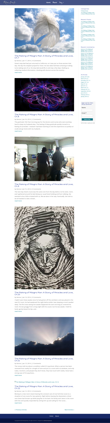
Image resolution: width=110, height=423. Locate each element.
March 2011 (84, 87)
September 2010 (85, 91)
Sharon (82, 53)
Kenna (19, 61)
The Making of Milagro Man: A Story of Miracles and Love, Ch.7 (44, 57)
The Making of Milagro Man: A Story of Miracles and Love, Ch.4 (88, 36)
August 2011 (84, 82)
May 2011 (83, 84)
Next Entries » (69, 410)
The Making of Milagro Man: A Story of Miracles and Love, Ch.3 (88, 32)
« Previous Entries (21, 410)
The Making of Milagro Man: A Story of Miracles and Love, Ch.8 (44, 115)
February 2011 (84, 89)
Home (48, 3)
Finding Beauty (84, 11)
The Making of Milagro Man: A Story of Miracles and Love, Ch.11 (44, 359)
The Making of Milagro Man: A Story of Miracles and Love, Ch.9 (44, 185)
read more (18, 72)
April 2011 (83, 85)
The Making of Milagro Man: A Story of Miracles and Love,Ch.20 (87, 68)
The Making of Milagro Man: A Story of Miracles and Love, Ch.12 (44, 387)
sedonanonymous (47, 420)
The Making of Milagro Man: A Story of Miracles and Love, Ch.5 (88, 40)
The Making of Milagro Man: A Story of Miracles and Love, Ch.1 (88, 23)
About (55, 3)
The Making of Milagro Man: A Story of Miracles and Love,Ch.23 (87, 50)
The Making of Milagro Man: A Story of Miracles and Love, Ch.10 (44, 293)
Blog (60, 3)
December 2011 (85, 80)
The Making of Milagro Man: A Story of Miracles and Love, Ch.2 (88, 27)
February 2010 (84, 94)
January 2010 (84, 96)
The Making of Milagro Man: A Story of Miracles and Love (88, 13)
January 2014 (84, 76)
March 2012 (84, 78)
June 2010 (83, 93)
